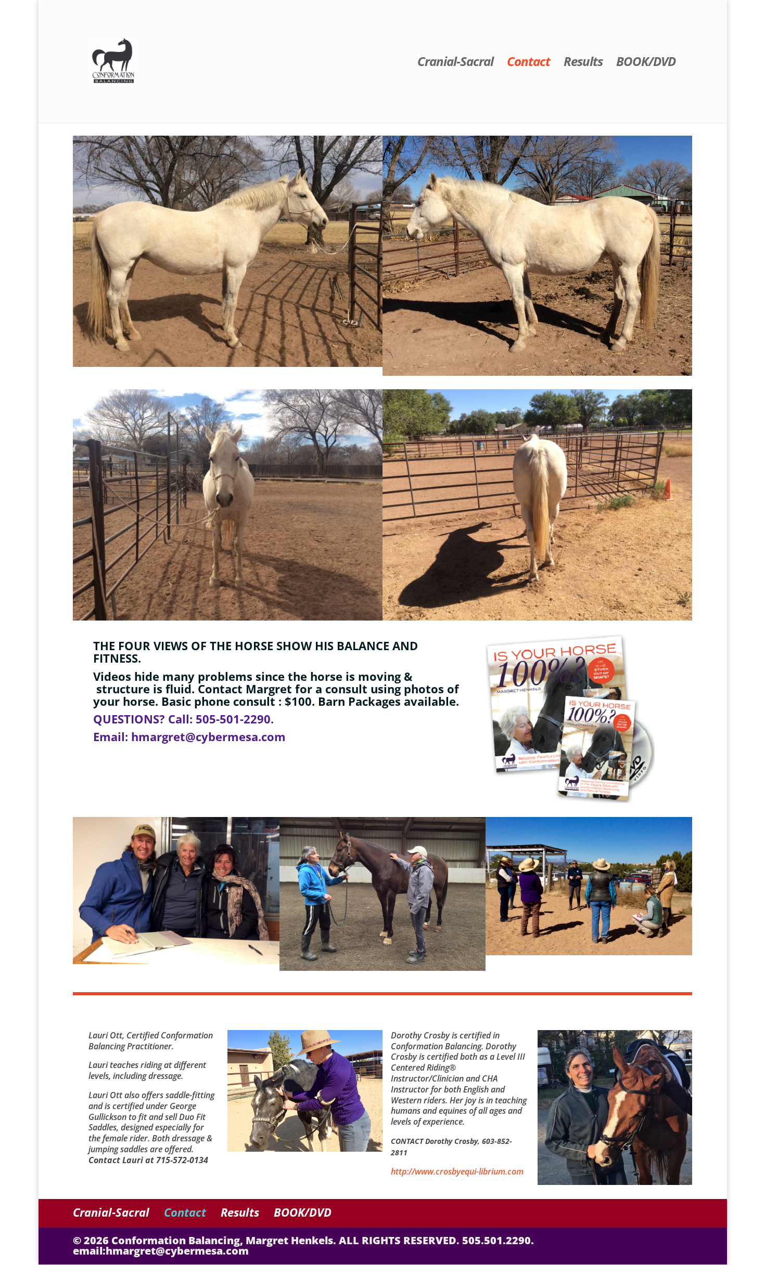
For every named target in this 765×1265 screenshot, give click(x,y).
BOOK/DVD (645, 64)
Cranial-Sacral (455, 64)
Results (583, 64)
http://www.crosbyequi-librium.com (457, 1171)
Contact (528, 64)
